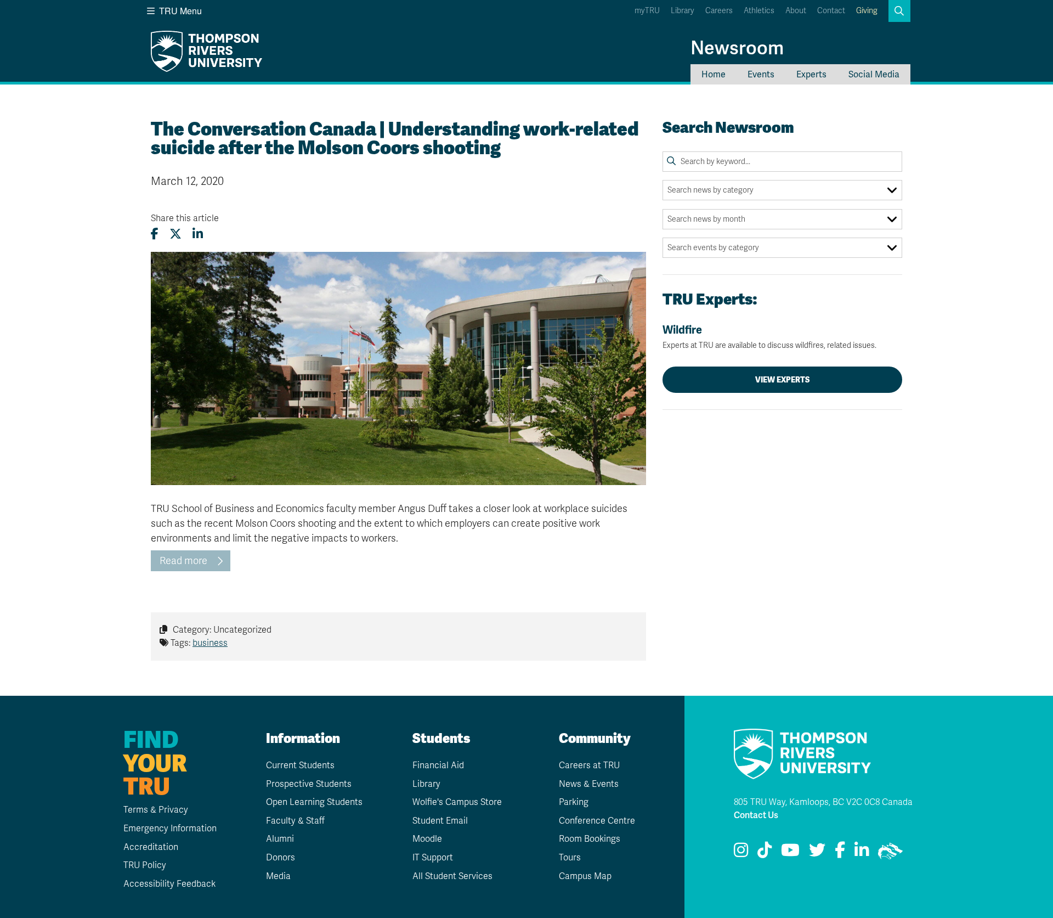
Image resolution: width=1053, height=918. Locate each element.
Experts (811, 74)
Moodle (427, 838)
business (210, 643)
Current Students (300, 765)
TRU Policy (144, 865)
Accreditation (150, 847)
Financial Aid (438, 765)
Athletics (759, 10)
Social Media (873, 74)
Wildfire (769, 336)
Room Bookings (589, 838)
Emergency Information (170, 828)
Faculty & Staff (295, 820)
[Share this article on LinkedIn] (198, 234)
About (795, 10)
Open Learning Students (314, 802)
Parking (573, 802)
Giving (867, 10)
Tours (570, 857)
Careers (719, 10)
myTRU (647, 10)
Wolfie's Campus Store (457, 802)
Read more (183, 561)
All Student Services (452, 876)
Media (278, 876)
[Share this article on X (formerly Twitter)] (175, 234)
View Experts (782, 380)
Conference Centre (597, 820)
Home (713, 74)
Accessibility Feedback (169, 883)
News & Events (589, 784)
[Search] (671, 161)
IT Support (432, 857)
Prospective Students (309, 784)
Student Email (440, 820)
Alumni (280, 838)
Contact (831, 10)
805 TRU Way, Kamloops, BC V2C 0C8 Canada (823, 802)
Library (682, 10)
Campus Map (585, 876)
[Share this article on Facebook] (154, 234)
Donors (280, 857)
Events (761, 74)
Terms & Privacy (155, 809)
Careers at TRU (589, 765)
